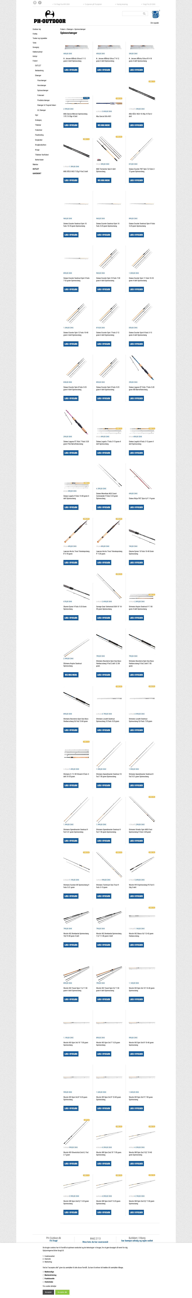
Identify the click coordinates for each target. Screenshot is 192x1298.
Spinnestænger (42, 90)
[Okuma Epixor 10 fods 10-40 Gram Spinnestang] (142, 536)
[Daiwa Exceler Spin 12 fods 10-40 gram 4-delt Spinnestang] (76, 313)
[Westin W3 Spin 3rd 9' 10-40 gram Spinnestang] (109, 1078)
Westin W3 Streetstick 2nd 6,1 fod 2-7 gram (75, 1153)
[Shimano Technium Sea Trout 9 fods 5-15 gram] (109, 877)
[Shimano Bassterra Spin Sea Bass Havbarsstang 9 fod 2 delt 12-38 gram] (109, 642)
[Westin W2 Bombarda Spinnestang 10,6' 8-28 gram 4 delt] (76, 917)
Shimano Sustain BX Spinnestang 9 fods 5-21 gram (76, 886)
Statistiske (49, 1282)
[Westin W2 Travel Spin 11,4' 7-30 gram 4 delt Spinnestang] (76, 974)
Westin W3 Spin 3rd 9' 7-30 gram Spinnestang (141, 1098)
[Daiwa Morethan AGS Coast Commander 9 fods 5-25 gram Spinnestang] (109, 475)
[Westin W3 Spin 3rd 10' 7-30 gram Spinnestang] (76, 1023)
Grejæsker (38, 140)
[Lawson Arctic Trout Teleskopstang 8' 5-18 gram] (76, 543)
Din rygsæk (155, 23)
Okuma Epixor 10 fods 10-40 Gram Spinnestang (141, 552)
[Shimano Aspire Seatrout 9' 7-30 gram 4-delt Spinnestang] (142, 599)
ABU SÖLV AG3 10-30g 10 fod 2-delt (140, 115)
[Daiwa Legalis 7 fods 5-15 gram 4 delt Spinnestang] (109, 434)
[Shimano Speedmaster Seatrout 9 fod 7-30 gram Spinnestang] (109, 810)
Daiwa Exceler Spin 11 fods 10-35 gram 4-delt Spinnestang (141, 279)
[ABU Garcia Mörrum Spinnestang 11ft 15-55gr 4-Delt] (76, 106)
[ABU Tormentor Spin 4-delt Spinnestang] (109, 161)
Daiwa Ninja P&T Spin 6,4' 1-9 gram (142, 498)
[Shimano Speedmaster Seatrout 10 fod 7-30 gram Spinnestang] (109, 755)
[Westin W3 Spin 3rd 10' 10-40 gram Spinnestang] (142, 969)
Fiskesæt (40, 95)
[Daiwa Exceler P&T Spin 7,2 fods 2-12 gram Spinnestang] (142, 149)
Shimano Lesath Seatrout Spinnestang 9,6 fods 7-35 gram (140, 720)
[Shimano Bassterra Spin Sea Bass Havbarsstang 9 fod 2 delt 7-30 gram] (142, 641)
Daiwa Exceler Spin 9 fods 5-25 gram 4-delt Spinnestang (107, 388)
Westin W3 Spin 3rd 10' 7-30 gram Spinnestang (75, 1043)
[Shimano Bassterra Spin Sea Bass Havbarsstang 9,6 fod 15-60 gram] (76, 699)
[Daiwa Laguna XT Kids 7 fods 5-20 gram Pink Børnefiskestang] (76, 422)
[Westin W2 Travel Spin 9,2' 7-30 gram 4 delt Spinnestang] (109, 974)
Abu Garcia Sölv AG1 (103, 116)
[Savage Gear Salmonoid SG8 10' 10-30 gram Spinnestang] (109, 599)
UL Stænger (41, 110)
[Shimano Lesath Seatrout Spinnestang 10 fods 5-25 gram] (109, 711)
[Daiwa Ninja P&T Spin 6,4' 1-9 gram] (142, 479)
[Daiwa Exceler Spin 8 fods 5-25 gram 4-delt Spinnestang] (76, 368)
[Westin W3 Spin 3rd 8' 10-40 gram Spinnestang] (142, 1023)
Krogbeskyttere (40, 145)
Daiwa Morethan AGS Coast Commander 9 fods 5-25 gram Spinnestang (107, 495)
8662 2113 (95, 1238)
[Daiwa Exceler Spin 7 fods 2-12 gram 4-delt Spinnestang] (109, 313)
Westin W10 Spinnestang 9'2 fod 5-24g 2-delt (142, 886)
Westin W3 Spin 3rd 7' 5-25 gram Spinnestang (108, 1043)
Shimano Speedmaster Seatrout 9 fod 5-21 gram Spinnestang (75, 830)
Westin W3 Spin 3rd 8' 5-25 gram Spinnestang (75, 1098)
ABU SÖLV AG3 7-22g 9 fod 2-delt (75, 171)
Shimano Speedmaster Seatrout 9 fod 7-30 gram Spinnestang (108, 830)
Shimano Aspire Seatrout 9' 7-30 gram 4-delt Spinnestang (140, 607)
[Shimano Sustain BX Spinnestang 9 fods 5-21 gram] (76, 877)
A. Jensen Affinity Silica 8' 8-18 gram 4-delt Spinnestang (140, 59)
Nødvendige (49, 1272)
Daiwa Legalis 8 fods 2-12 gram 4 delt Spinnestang (141, 442)
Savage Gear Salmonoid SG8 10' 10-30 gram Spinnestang (109, 607)
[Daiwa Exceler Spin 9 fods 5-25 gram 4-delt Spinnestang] (109, 368)
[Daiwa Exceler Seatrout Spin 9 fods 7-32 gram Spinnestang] (76, 259)
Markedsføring (50, 1275)
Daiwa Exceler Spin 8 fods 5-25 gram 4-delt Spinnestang (74, 388)
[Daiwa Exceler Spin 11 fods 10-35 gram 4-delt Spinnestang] (142, 258)
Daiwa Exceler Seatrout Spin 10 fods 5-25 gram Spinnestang (107, 224)
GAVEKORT (37, 173)
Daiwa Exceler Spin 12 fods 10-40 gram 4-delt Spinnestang (75, 333)
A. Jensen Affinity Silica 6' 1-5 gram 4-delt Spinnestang (74, 59)
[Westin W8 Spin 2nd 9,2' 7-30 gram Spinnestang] (142, 1193)
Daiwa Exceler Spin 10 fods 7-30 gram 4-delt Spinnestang (108, 279)
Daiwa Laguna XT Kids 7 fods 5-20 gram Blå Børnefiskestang (141, 388)
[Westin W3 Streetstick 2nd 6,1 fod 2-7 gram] (76, 1144)
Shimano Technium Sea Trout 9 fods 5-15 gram (107, 886)
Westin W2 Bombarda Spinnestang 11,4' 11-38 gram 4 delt (108, 934)
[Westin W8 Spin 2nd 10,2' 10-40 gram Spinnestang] (142, 1144)
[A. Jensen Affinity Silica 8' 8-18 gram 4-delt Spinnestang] (142, 47)
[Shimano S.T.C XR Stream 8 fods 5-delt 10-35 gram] (76, 766)
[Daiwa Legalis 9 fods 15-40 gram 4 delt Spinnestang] (76, 488)
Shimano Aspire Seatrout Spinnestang (72, 664)
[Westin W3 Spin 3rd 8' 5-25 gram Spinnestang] (76, 1078)
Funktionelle (49, 1278)
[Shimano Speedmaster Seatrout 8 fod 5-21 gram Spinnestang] (142, 754)
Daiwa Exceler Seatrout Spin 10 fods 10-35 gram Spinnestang (75, 224)
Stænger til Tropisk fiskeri (46, 105)
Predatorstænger (43, 100)
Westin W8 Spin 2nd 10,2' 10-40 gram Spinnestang (140, 1153)
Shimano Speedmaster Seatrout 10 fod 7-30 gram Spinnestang (109, 775)
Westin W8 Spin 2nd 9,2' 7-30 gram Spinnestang (141, 1202)
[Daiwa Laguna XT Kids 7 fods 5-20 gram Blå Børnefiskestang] (142, 368)
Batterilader (39, 160)
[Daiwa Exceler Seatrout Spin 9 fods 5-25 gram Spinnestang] (142, 204)
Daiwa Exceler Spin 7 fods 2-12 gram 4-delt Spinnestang (107, 333)
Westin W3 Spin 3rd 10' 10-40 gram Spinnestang (141, 989)
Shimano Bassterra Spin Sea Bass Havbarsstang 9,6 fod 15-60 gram (75, 720)
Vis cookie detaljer (49, 1286)
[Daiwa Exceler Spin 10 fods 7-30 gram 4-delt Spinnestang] (109, 259)
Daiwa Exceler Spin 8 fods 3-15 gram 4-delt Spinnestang (140, 333)
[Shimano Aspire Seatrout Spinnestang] (76, 647)
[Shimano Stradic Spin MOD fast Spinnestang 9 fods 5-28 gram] (142, 822)
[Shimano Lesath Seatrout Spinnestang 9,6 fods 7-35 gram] (142, 711)
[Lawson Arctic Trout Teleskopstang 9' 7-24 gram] (109, 543)
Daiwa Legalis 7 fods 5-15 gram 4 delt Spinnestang (108, 442)
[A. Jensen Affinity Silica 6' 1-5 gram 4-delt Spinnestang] (76, 47)
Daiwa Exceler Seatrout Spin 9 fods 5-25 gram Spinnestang (142, 224)
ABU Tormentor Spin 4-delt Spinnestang (106, 170)
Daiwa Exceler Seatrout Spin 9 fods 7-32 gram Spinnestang (76, 279)
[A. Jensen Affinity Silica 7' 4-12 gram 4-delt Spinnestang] (109, 47)
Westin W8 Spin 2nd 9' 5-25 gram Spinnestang (108, 1202)
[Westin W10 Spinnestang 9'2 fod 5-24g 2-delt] (142, 877)
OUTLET (38, 65)
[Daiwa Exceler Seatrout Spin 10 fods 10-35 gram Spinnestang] (76, 204)
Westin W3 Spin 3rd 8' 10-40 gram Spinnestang (141, 1043)
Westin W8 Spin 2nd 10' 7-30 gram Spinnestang (108, 1153)
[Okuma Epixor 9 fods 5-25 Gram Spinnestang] (76, 591)
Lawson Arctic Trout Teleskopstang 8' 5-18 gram (76, 552)
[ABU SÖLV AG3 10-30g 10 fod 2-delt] (142, 106)
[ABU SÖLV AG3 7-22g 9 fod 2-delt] (76, 163)
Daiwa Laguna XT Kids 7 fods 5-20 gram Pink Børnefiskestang (76, 442)
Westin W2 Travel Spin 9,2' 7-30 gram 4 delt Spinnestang (107, 989)
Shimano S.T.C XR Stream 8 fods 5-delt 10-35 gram (76, 775)
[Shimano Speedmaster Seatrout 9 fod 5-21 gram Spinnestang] (76, 810)
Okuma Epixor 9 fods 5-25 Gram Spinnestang (74, 607)
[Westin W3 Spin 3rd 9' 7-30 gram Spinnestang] (142, 1078)
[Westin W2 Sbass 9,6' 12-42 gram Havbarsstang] (142, 926)
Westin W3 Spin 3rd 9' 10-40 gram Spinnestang (108, 1098)
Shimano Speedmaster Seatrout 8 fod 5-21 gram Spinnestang (141, 775)
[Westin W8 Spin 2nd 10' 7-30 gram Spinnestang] (109, 1144)
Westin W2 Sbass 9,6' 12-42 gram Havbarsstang (141, 934)
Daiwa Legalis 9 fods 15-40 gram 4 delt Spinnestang (76, 497)
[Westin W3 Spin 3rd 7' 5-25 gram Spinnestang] (109, 1023)
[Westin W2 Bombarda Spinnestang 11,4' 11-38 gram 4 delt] (109, 917)
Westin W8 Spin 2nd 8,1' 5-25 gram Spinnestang (76, 1202)
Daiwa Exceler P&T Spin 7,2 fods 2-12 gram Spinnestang (142, 170)
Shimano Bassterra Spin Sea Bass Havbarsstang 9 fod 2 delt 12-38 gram (108, 663)
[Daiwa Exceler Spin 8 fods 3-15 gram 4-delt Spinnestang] (142, 313)
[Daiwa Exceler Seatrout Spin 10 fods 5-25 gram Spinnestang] (109, 204)
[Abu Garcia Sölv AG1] (109, 108)
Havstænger (41, 85)
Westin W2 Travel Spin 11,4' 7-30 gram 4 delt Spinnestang (75, 989)
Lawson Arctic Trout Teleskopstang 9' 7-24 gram (109, 552)
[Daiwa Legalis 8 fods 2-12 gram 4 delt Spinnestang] (142, 434)
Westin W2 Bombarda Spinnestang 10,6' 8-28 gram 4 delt (76, 934)
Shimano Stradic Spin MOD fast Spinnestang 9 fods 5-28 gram (140, 830)
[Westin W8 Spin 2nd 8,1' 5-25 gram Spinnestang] (76, 1193)
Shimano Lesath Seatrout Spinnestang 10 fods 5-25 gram (107, 720)
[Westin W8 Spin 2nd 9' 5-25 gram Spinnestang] (109, 1193)
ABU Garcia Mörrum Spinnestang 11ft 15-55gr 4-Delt (75, 115)
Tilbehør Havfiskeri (42, 155)
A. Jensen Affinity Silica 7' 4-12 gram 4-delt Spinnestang (107, 59)
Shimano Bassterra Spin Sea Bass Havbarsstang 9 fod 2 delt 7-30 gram (141, 663)
